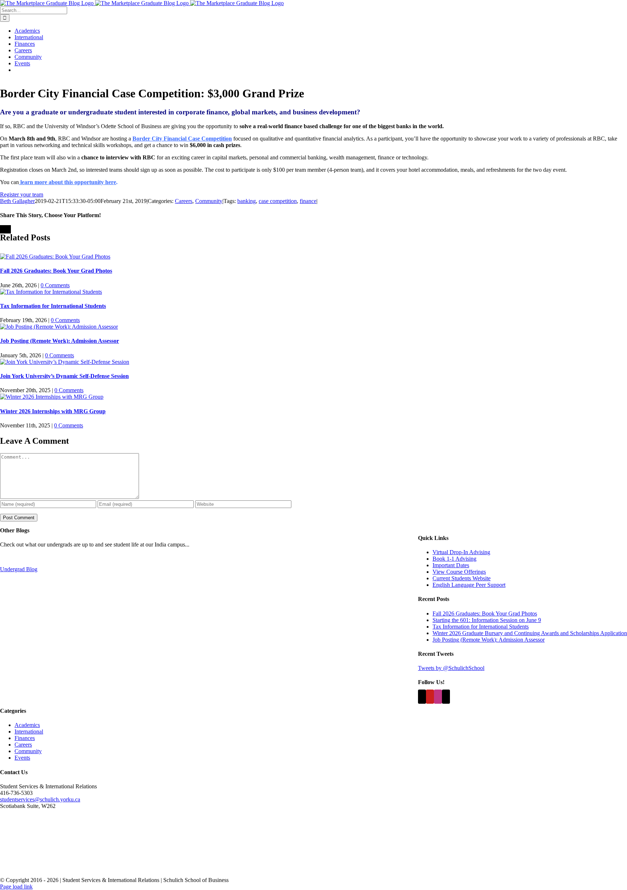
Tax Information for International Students (53, 306)
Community (208, 201)
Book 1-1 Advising (454, 559)
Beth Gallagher (17, 201)
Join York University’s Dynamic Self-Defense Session (64, 376)
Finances (25, 738)
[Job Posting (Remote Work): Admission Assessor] (59, 327)
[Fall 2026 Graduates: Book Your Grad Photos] (55, 256)
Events (22, 758)
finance (308, 201)
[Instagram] (438, 697)
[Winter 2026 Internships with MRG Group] (51, 397)
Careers (183, 201)
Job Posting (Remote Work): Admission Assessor (59, 341)
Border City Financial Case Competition (182, 138)
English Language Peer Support (469, 585)
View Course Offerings (459, 572)
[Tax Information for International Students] (51, 292)
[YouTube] (430, 697)
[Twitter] (422, 697)
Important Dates (451, 565)
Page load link (16, 886)
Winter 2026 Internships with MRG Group (53, 411)
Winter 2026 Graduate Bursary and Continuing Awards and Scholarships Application (530, 633)
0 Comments (55, 285)
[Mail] (446, 697)
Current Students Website (462, 578)
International (29, 731)
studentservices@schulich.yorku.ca (40, 799)
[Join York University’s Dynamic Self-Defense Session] (64, 362)
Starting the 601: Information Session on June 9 (487, 620)
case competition (278, 201)
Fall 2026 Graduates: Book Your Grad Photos (56, 271)
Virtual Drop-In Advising (461, 552)
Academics (27, 725)
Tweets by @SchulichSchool (451, 668)
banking (246, 201)
